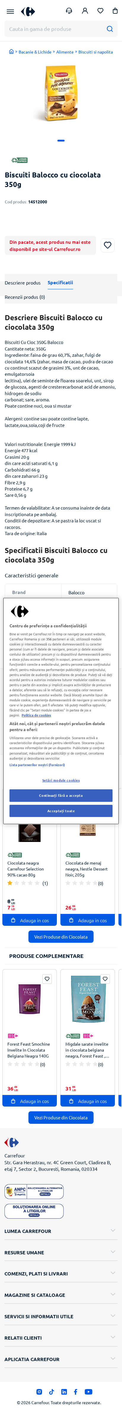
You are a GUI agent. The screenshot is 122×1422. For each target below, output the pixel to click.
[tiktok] (51, 1393)
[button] (115, 12)
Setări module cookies (61, 780)
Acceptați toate (61, 810)
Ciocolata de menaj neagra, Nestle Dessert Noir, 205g (86, 868)
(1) (45, 883)
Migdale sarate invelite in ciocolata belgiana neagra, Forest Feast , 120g (86, 1050)
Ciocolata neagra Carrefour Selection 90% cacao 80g (25, 868)
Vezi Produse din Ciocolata (61, 936)
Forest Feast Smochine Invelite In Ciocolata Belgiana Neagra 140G (28, 1049)
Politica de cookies (36, 715)
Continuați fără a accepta (61, 795)
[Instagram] (39, 1393)
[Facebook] (75, 1393)
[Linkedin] (64, 1393)
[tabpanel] (61, 93)
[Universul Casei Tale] (28, 11)
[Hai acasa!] (11, 51)
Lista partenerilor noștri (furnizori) (37, 764)
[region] (61, 711)
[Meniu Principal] (10, 12)
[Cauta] (110, 29)
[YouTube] (88, 1393)
